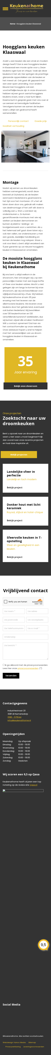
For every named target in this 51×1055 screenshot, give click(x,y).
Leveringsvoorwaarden (33, 1046)
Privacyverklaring (13, 1046)
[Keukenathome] (25, 8)
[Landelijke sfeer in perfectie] (25, 465)
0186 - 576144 (14, 717)
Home (12, 24)
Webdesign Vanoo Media (14, 1042)
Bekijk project (14, 487)
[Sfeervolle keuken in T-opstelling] (25, 531)
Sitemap (32, 1042)
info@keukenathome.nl (19, 720)
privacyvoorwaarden (28, 668)
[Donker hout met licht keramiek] (25, 498)
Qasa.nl (33, 784)
